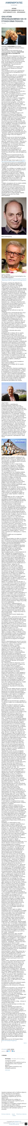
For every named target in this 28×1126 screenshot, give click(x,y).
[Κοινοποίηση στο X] (10, 1049)
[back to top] (26, 1124)
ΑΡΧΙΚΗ (14, 8)
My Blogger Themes (14, 1123)
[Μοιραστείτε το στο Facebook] (12, 1049)
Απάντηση (7, 1070)
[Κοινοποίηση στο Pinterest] (13, 1049)
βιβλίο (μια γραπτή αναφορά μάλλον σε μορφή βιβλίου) (13, 160)
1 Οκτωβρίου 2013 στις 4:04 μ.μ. (18, 1058)
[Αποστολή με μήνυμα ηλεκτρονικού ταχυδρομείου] (8, 1049)
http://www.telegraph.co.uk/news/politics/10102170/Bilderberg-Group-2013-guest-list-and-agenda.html (13, 279)
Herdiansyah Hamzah (14, 1124)
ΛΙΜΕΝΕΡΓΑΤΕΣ (14, 2)
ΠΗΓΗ (25, 1043)
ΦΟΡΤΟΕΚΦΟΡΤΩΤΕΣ (9, 12)
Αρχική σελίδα (14, 1114)
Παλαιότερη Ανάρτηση (21, 1114)
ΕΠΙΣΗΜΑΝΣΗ (21, 12)
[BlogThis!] (9, 1049)
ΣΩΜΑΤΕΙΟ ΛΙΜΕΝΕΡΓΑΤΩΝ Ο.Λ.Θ (14, 10)
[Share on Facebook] (7, 1051)
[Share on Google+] (11, 1051)
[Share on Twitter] (9, 1051)
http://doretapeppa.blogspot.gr (9, 1040)
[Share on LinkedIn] (12, 1051)
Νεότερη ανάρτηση (5, 1114)
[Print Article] (14, 1051)
